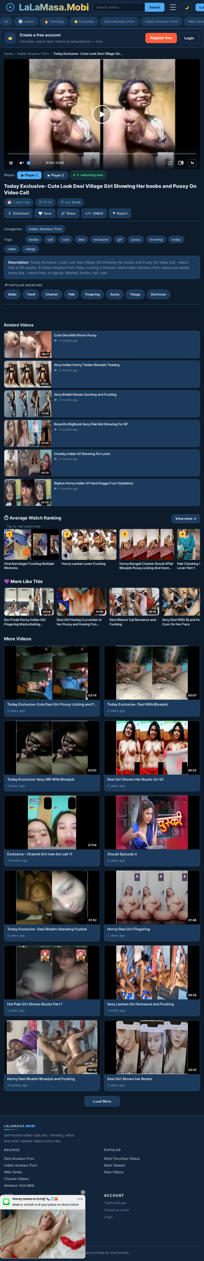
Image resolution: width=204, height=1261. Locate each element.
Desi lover (158, 294)
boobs (34, 239)
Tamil (31, 294)
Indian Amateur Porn (161, 21)
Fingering (92, 294)
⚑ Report (119, 213)
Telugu (135, 294)
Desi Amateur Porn (119, 21)
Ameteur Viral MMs (19, 1185)
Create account (116, 1210)
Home (8, 54)
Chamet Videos (16, 1179)
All (6, 21)
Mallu (12, 294)
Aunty (114, 294)
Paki (71, 294)
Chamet (52, 294)
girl (119, 239)
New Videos (113, 1172)
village (30, 249)
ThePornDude (115, 1203)
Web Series (13, 1172)
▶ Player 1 (29, 175)
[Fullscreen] (170, 162)
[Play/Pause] (10, 162)
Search (154, 7)
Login (189, 38)
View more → (185, 518)
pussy (136, 239)
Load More (102, 1101)
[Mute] (21, 162)
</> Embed (94, 213)
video (11, 249)
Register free (161, 38)
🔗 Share (68, 213)
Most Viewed (114, 1165)
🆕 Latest (26, 21)
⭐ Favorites (84, 21)
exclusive (101, 239)
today (176, 239)
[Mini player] (180, 162)
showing (156, 239)
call (50, 239)
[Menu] (173, 7)
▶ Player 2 (56, 175)
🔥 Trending (53, 21)
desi (81, 239)
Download (21, 213)
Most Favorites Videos (122, 1158)
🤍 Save (44, 213)
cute (65, 239)
